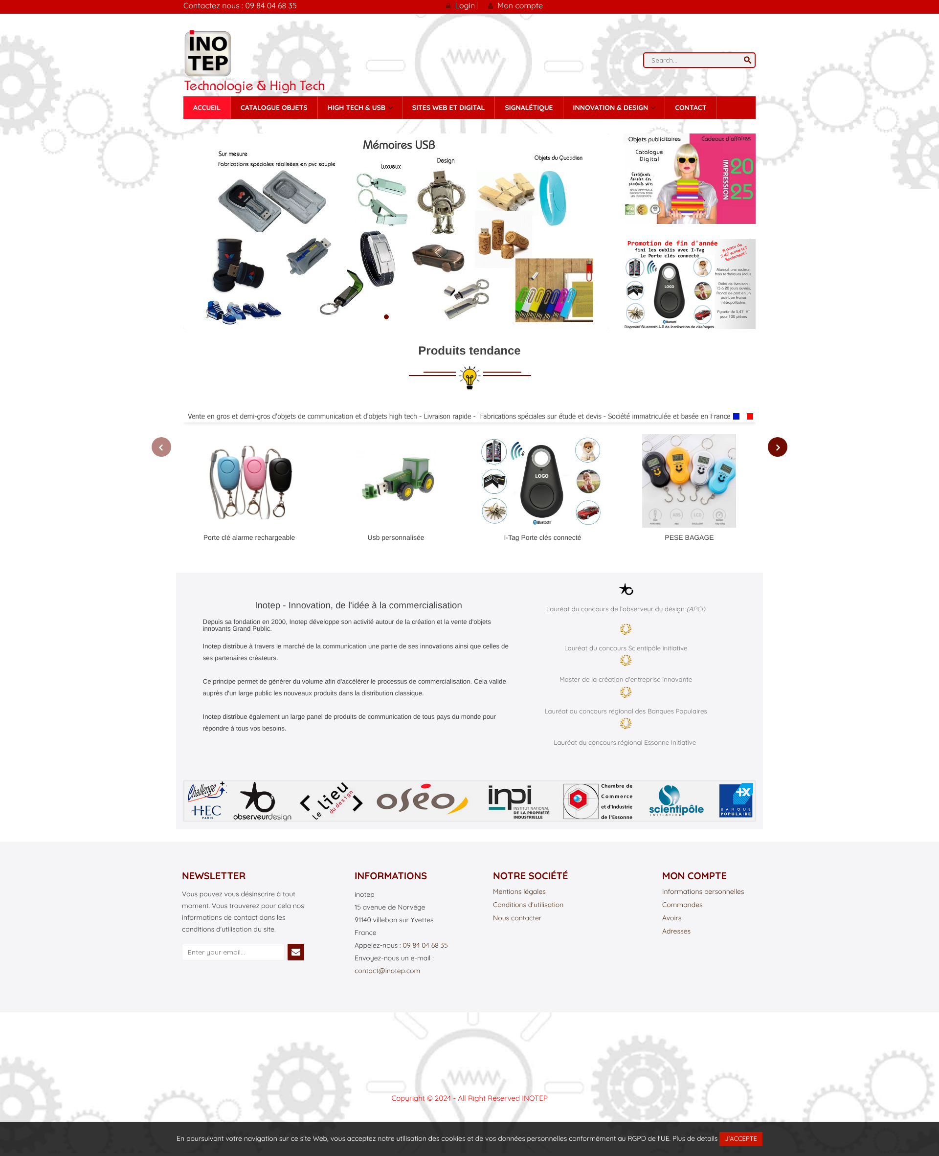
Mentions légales (519, 892)
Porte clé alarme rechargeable (249, 537)
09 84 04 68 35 (424, 945)
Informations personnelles (703, 892)
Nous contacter (517, 918)
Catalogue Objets (274, 107)
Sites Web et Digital (448, 107)
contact (690, 107)
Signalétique (529, 107)
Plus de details (694, 1138)
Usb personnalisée (396, 537)
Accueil (207, 107)
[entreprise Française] (469, 416)
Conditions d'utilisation (528, 905)
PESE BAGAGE (689, 537)
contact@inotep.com (387, 970)
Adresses (676, 931)
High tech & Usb (357, 107)
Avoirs (671, 918)
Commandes (682, 905)
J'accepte (741, 1139)
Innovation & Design (611, 107)
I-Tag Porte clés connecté (542, 537)
